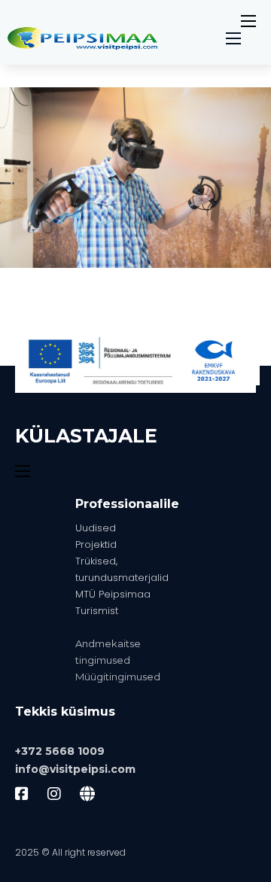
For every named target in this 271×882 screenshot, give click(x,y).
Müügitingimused (117, 677)
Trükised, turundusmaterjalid (122, 569)
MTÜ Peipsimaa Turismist (113, 602)
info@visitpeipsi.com (75, 769)
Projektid (96, 544)
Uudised (95, 528)
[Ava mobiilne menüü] (248, 21)
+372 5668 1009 (60, 751)
